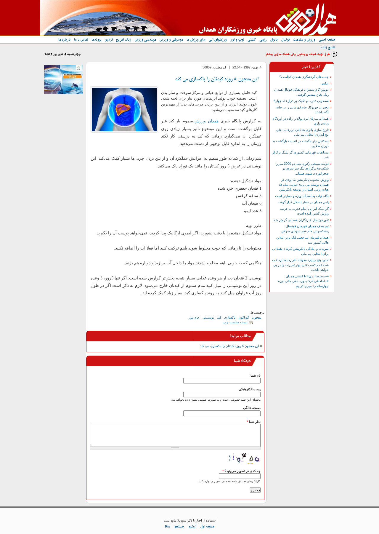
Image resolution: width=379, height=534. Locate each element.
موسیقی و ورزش (171, 40)
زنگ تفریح (123, 40)
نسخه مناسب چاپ (235, 322)
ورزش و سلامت (304, 40)
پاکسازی (229, 317)
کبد (219, 317)
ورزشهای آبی (218, 40)
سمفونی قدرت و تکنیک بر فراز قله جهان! (301, 101)
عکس (325, 83)
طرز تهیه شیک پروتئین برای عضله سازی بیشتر (297, 54)
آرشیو (109, 40)
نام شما (255, 375)
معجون (256, 317)
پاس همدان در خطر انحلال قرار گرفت (303, 202)
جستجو (179, 527)
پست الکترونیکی (250, 389)
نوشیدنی (208, 317)
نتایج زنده (328, 47)
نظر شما (254, 421)
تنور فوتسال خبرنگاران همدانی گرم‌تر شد (301, 220)
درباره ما (64, 40)
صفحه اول (207, 527)
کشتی (252, 40)
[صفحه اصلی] (188, 34)
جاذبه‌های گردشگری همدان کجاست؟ (304, 77)
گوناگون (243, 317)
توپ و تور (237, 40)
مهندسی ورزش (145, 40)
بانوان (274, 40)
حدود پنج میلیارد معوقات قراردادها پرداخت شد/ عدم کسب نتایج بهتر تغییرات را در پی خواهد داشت (300, 264)
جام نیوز (194, 317)
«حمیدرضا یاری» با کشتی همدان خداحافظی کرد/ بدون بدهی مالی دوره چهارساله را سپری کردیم (303, 281)
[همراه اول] (63, 93)
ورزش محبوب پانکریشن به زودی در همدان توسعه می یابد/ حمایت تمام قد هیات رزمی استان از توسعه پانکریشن (304, 184)
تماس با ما (81, 40)
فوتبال (285, 40)
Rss (167, 527)
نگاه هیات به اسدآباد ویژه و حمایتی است (302, 196)
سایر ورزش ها (196, 40)
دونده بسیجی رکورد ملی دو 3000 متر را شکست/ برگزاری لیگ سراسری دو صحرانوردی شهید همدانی (302, 168)
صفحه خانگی (252, 408)
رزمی (263, 40)
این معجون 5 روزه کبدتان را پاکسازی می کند (216, 79)
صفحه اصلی (327, 40)
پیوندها (96, 40)
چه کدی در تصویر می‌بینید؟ (241, 471)
